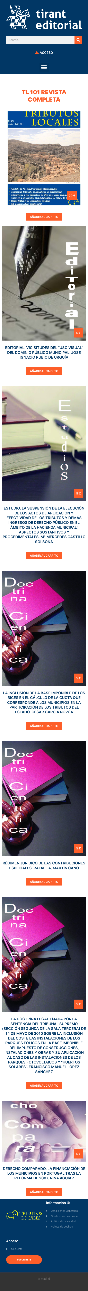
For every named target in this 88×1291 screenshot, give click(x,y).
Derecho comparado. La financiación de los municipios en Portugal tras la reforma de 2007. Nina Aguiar (44, 1173)
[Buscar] (78, 40)
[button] (44, 67)
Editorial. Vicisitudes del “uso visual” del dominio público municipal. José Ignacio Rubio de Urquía (44, 352)
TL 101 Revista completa (44, 96)
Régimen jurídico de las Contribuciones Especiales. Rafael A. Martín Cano (44, 865)
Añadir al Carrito (44, 217)
